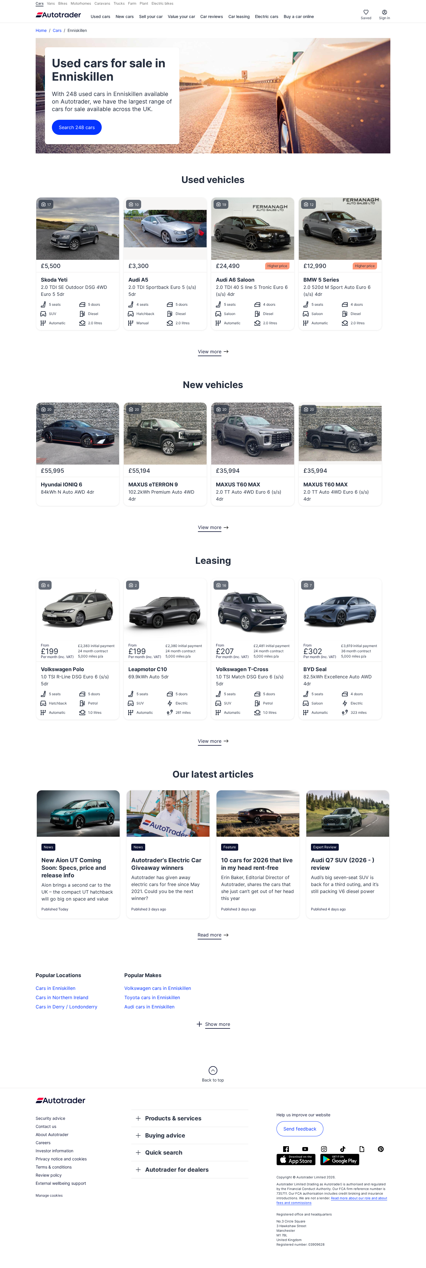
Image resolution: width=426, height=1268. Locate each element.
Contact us (46, 1126)
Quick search (163, 1152)
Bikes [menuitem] (62, 3)
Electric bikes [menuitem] (162, 3)
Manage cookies (49, 1195)
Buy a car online (299, 16)
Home (41, 30)
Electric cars (266, 16)
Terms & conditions (54, 1166)
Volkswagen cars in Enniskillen (157, 988)
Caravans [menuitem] (102, 3)
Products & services (173, 1118)
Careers (43, 1142)
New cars (125, 16)
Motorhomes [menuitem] (81, 3)
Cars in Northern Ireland (62, 997)
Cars (57, 30)
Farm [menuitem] (132, 3)
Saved (366, 18)
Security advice (50, 1118)
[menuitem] (100, 17)
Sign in (384, 18)
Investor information (54, 1150)
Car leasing (239, 16)
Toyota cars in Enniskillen (152, 997)
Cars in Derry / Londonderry (66, 1007)
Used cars (100, 16)
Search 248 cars (77, 127)
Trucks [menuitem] (119, 3)
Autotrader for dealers (177, 1169)
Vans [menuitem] (51, 3)
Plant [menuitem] (144, 3)
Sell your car (151, 16)
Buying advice (165, 1135)
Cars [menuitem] (39, 3)
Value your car (181, 16)
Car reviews (211, 16)
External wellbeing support (61, 1183)
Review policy (49, 1175)
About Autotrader (52, 1134)
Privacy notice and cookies (61, 1158)
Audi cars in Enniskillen (149, 1007)
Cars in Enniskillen (55, 988)
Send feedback (299, 1129)
